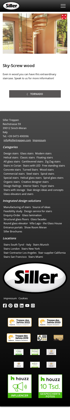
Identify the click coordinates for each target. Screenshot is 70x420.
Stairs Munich (41, 244)
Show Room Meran (35, 227)
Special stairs (11, 177)
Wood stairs (47, 169)
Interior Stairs (31, 185)
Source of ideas (41, 207)
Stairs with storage (14, 190)
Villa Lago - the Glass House (46, 223)
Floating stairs (45, 157)
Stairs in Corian (12, 165)
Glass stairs (26, 153)
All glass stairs (12, 161)
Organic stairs (12, 181)
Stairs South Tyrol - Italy (17, 244)
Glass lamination (32, 215)
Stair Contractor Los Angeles (20, 252)
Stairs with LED (31, 165)
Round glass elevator (16, 223)
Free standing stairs (53, 165)
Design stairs (11, 153)
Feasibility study (13, 211)
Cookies (23, 298)
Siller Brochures (13, 231)
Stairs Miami (35, 256)
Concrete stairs (12, 169)
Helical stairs (11, 157)
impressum (10, 298)
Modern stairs (43, 153)
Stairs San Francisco (15, 256)
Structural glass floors (16, 219)
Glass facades (38, 219)
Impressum (39, 140)
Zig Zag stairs (52, 161)
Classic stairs (27, 157)
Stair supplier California (52, 252)
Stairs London (12, 248)
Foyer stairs (47, 185)
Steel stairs (32, 173)
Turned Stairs (30, 169)
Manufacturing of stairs (17, 207)
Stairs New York (30, 248)
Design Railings (12, 185)
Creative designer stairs (35, 181)
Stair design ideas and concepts (45, 190)
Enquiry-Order (12, 215)
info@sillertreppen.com (17, 140)
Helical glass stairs (31, 177)
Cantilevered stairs (32, 161)
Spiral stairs (47, 173)
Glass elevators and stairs (18, 194)
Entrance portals (13, 227)
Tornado (36, 94)
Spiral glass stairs (53, 177)
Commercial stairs (14, 173)
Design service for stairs (38, 211)
